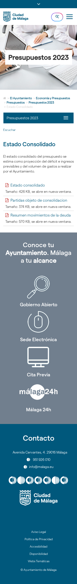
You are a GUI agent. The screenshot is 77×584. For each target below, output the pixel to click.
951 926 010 (41, 459)
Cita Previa (38, 374)
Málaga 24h (38, 409)
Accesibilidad (38, 546)
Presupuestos (16, 102)
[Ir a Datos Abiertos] (38, 357)
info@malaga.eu (41, 467)
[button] (38, 4)
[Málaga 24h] (38, 392)
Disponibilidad (39, 554)
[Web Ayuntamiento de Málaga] (38, 498)
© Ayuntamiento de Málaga (38, 569)
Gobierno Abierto (38, 304)
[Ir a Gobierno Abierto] (38, 287)
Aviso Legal (38, 532)
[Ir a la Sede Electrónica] (38, 322)
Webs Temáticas (38, 561)
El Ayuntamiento (21, 98)
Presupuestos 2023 (41, 102)
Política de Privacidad (39, 539)
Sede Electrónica (38, 339)
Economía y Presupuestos (53, 98)
